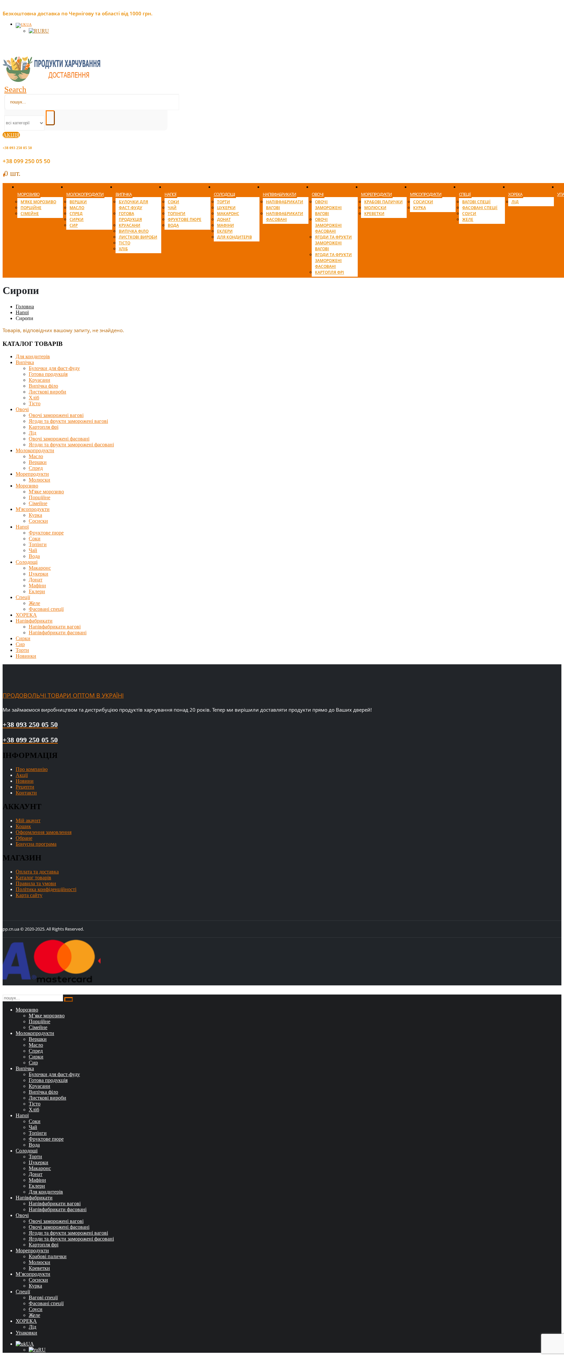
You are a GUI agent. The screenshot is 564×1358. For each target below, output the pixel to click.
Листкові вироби (138, 237)
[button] (15, 89)
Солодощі (224, 194)
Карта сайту (29, 895)
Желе (467, 219)
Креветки (374, 213)
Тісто (124, 243)
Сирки (77, 219)
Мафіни (225, 225)
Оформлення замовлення (43, 832)
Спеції (465, 194)
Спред (76, 213)
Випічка (124, 194)
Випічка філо (134, 231)
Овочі (317, 194)
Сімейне (30, 213)
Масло (77, 207)
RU (45, 31)
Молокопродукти (84, 194)
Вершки (78, 202)
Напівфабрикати (279, 194)
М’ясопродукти (425, 194)
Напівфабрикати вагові (55, 626)
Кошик (23, 826)
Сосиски (423, 202)
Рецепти (25, 787)
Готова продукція (130, 216)
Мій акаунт (28, 820)
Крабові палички (383, 202)
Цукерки (226, 207)
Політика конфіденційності (46, 889)
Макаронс (228, 213)
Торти (223, 202)
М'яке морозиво (46, 491)
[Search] (50, 117)
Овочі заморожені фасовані (328, 225)
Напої (170, 194)
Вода (173, 225)
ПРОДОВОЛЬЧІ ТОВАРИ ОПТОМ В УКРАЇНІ (63, 695)
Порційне (31, 207)
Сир (74, 225)
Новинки (26, 656)
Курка (419, 207)
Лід (515, 202)
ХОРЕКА (515, 194)
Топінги (176, 213)
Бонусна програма (36, 844)
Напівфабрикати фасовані (284, 216)
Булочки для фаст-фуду (133, 204)
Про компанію (32, 769)
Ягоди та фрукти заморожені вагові (333, 243)
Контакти (26, 792)
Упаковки (26, 1332)
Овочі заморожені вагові (328, 207)
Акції (22, 775)
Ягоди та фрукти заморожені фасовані (333, 260)
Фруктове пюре (184, 219)
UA (29, 24)
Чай (172, 207)
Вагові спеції (476, 202)
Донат (224, 219)
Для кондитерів (234, 237)
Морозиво (28, 194)
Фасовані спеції (479, 207)
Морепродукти (376, 194)
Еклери (225, 231)
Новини (25, 781)
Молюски (375, 207)
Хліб (123, 249)
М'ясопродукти (33, 509)
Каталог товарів (33, 877)
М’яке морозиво (38, 202)
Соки (173, 202)
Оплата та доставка (37, 871)
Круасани (129, 225)
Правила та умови (36, 883)
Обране (24, 838)
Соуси (469, 213)
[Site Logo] (52, 80)
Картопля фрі (329, 272)
